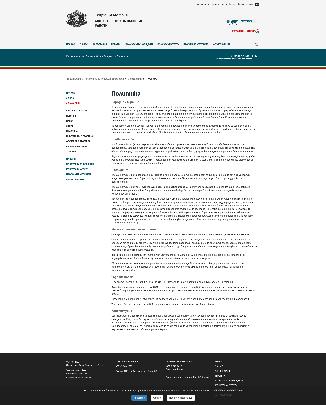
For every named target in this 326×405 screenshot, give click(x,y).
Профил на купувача (195, 44)
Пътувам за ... (247, 21)
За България (100, 44)
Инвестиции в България (80, 136)
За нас (84, 44)
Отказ (157, 397)
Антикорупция (221, 44)
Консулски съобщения (139, 44)
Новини (115, 44)
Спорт (69, 126)
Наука (69, 121)
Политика (72, 131)
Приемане (139, 397)
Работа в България (76, 146)
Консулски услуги (168, 44)
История (71, 116)
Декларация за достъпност (79, 377)
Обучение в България (78, 141)
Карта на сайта (245, 4)
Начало (232, 4)
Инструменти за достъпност (212, 4)
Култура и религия (76, 110)
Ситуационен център (243, 31)
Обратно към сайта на (242, 56)
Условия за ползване (76, 370)
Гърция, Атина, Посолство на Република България (95, 78)
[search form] (256, 44)
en (257, 4)
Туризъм (71, 151)
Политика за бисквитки (78, 374)
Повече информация (181, 397)
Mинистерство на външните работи (234, 59)
